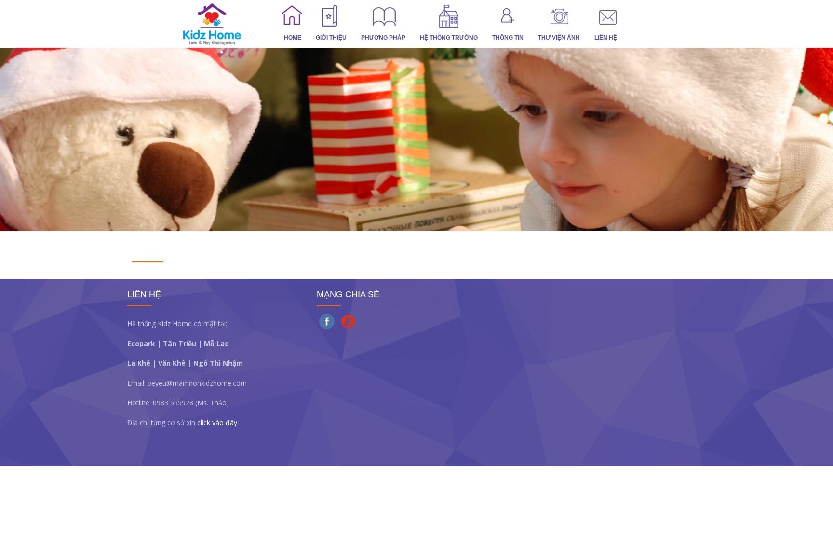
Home (292, 37)
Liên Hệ (605, 37)
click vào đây (217, 422)
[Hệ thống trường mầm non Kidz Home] (228, 23)
